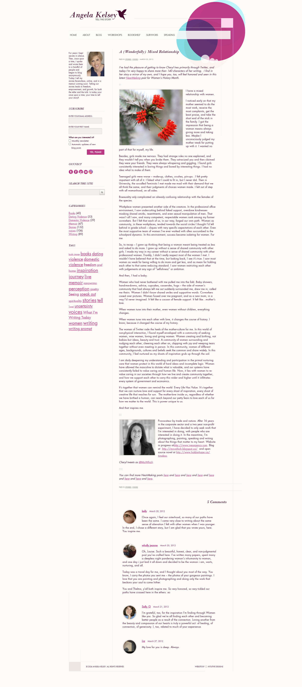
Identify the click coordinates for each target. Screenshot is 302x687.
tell (100, 300)
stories (89, 300)
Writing (73, 234)
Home (73, 35)
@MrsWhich (146, 462)
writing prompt (80, 328)
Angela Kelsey (98, 14)
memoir (76, 283)
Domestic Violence (79, 220)
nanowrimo (90, 283)
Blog (99, 35)
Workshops (115, 35)
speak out (88, 294)
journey (76, 276)
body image (74, 254)
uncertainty (84, 306)
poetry (94, 289)
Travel (71, 306)
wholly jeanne (150, 545)
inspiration (87, 270)
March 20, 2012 (157, 511)
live (88, 277)
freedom (90, 264)
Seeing (74, 294)
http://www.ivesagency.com (190, 445)
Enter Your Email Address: (81, 116)
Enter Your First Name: (79, 127)
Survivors (152, 35)
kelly (144, 511)
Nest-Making (133, 78)
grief (99, 265)
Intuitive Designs (215, 667)
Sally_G (146, 606)
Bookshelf (134, 35)
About (86, 35)
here (165, 475)
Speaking (169, 35)
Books (72, 213)
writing (90, 323)
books (86, 253)
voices (135, 59)
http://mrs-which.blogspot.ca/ (179, 449)
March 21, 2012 (161, 606)
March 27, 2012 (155, 641)
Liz (143, 641)
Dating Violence (78, 216)
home (72, 271)
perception (79, 289)
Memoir (73, 223)
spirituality (75, 301)
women (75, 323)
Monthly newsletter (80, 141)
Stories (128, 59)
